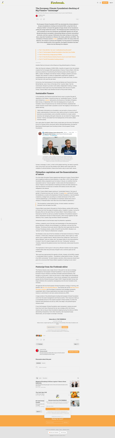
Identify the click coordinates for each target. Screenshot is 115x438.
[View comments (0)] (41, 19)
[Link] (34, 93)
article (55, 38)
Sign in (111, 2)
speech (48, 100)
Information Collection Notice (57, 412)
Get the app (63, 432)
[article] (57, 385)
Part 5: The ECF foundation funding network (51, 59)
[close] (69, 395)
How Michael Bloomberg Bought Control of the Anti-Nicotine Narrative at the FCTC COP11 (52, 385)
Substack (51, 435)
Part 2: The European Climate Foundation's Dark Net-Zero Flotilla (57, 52)
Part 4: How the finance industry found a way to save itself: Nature (57, 57)
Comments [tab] (38, 363)
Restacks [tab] (43, 363)
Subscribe (105, 2)
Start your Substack (54, 432)
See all (38, 411)
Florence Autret (42, 15)
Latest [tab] (40, 378)
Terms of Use (63, 411)
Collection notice (66, 429)
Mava (65, 193)
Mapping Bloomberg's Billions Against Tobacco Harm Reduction (51, 382)
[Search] (97, 2)
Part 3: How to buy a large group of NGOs (50, 54)
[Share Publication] (100, 2)
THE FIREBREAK (43, 395)
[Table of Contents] (1, 219)
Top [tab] (37, 378)
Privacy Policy (66, 412)
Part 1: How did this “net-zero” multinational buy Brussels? (55, 50)
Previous (40, 344)
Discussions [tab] (45, 378)
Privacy (57, 429)
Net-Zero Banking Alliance (50, 287)
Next (75, 344)
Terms (60, 429)
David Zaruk (43, 387)
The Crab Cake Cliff (41, 392)
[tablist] (41, 363)
